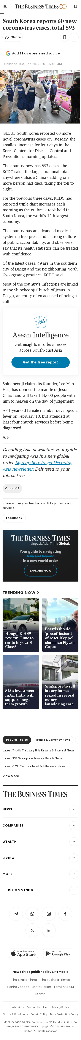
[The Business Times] (36, 6)
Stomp (40, 994)
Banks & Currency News (53, 740)
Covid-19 (12, 488)
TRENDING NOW (19, 592)
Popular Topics (17, 740)
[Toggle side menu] (5, 6)
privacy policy (60, 1007)
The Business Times (55, 980)
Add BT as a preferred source (36, 53)
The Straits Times (24, 980)
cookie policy (39, 1014)
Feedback (14, 518)
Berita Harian (41, 987)
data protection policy (64, 1014)
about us (18, 1007)
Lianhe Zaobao (18, 987)
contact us (34, 1007)
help (46, 1007)
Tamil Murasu (64, 987)
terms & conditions (15, 1014)
